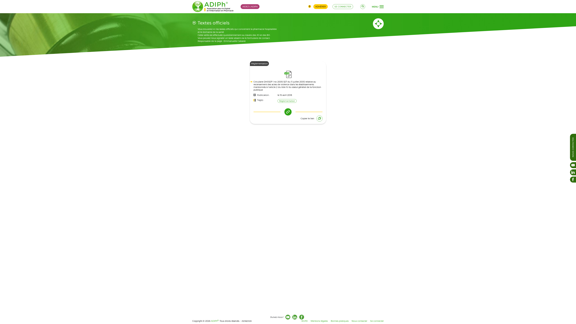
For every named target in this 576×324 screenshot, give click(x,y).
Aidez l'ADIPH (250, 6)
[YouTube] (287, 317)
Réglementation (287, 101)
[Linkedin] (294, 317)
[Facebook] (301, 317)
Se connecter (377, 321)
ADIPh (215, 321)
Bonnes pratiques (340, 321)
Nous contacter (573, 147)
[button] (382, 6)
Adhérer (320, 6)
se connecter (342, 6)
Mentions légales (319, 321)
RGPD (305, 321)
